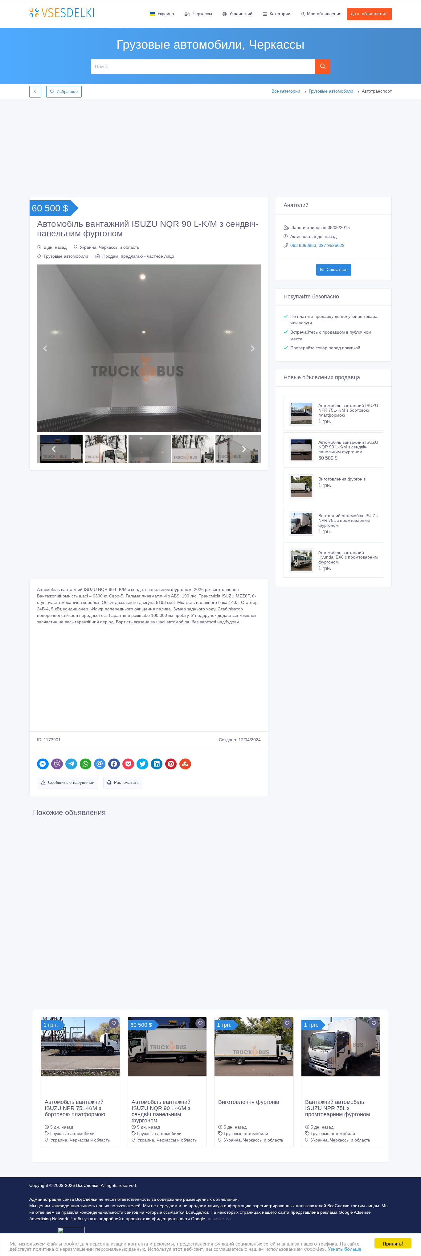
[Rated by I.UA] (71, 1231)
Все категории (286, 91)
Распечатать (126, 782)
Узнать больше (344, 1248)
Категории (280, 13)
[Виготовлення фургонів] (303, 486)
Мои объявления (324, 13)
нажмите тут (218, 1218)
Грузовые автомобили (331, 91)
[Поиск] (322, 66)
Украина (165, 13)
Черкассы (202, 13)
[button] (45, 348)
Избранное (67, 91)
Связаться (337, 269)
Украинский (240, 13)
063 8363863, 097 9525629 (317, 245)
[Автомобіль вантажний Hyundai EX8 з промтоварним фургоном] (303, 560)
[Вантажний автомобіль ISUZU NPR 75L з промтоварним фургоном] (303, 523)
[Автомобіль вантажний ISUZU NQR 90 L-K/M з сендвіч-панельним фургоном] (303, 450)
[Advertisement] (210, 146)
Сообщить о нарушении (71, 782)
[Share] (43, 764)
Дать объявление (369, 13)
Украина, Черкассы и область (109, 247)
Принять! (393, 1243)
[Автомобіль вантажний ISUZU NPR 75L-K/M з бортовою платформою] (303, 413)
